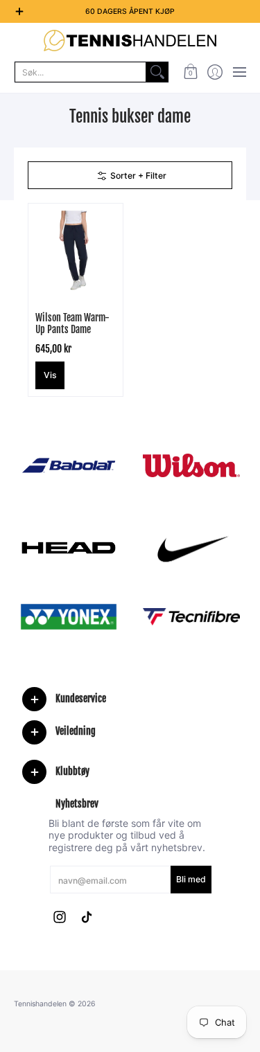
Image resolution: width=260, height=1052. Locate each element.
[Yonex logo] (68, 616)
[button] (190, 72)
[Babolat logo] (68, 465)
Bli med (191, 879)
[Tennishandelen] (130, 40)
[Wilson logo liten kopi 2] (192, 465)
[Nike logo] (192, 548)
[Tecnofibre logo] (192, 616)
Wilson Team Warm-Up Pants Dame (72, 324)
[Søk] (157, 72)
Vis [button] (50, 375)
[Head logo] (68, 547)
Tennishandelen (40, 1003)
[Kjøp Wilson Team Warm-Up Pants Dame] (75, 251)
